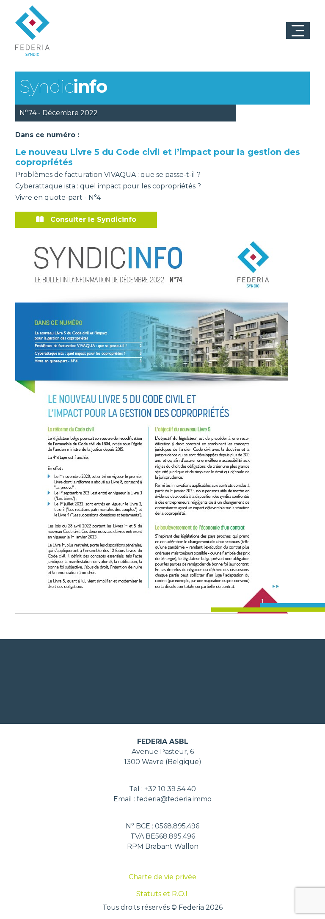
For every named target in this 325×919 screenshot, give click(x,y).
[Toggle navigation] (298, 30)
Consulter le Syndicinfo (93, 219)
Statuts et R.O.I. (162, 894)
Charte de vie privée (162, 877)
